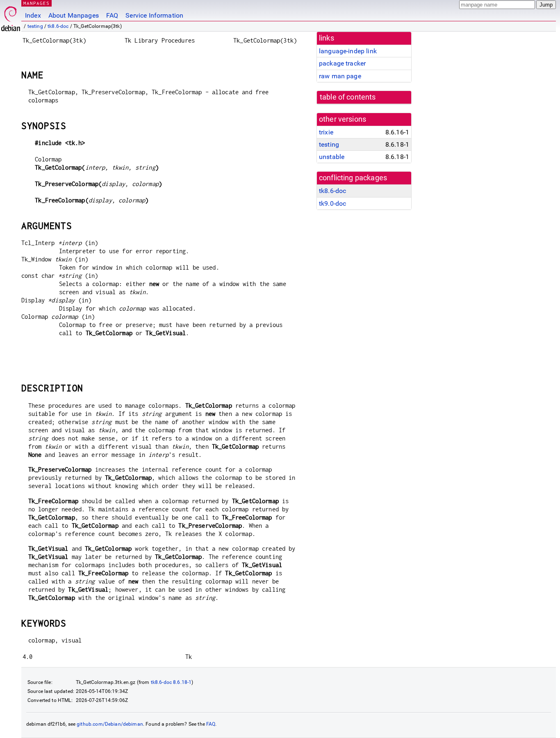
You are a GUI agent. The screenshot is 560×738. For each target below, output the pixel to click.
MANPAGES (36, 3)
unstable (331, 157)
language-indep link (348, 51)
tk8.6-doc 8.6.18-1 (171, 682)
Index (33, 15)
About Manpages (73, 15)
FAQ (112, 15)
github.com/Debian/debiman (110, 724)
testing (35, 26)
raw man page (340, 76)
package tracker (342, 63)
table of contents (348, 97)
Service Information (154, 15)
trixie (326, 132)
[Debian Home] (10, 16)
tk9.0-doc (332, 203)
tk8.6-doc (58, 26)
